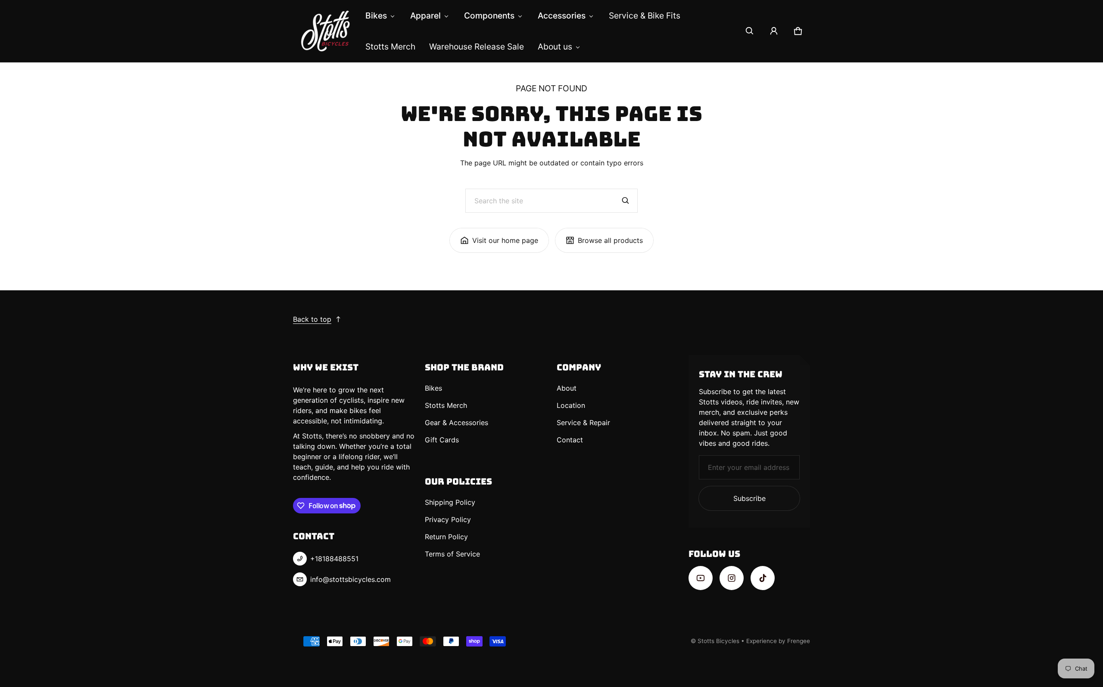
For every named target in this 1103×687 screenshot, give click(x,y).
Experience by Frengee (778, 640)
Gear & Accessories (456, 422)
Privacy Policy (448, 519)
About (566, 388)
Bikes (376, 15)
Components (489, 15)
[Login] (774, 31)
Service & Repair (583, 422)
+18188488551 (334, 558)
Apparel (425, 15)
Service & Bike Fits (644, 15)
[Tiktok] (763, 578)
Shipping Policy (450, 502)
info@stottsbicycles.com (350, 579)
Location (571, 405)
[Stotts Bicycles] (326, 31)
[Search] (626, 201)
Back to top (312, 319)
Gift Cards (442, 439)
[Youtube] (701, 578)
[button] (750, 31)
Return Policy (446, 536)
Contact (570, 439)
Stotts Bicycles (718, 640)
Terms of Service (452, 554)
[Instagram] (732, 578)
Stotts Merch (390, 46)
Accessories (562, 15)
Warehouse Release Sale (476, 46)
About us (555, 46)
